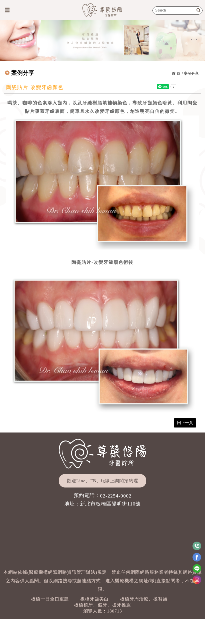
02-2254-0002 (116, 495)
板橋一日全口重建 (50, 599)
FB (93, 480)
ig (103, 480)
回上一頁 (185, 422)
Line (81, 480)
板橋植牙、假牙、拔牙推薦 (102, 605)
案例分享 (191, 74)
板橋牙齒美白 (94, 599)
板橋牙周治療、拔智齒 (144, 599)
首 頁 (176, 74)
